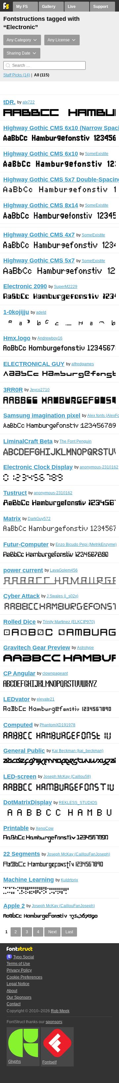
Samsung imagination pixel (41, 415)
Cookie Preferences (24, 977)
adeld (41, 312)
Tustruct (15, 493)
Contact (13, 1004)
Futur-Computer (26, 544)
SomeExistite (96, 153)
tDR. (9, 102)
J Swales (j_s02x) (62, 596)
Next (52, 932)
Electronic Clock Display (38, 467)
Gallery (49, 6)
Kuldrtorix (69, 880)
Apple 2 (14, 905)
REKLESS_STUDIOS (78, 802)
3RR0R (13, 389)
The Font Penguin (76, 441)
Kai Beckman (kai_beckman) (77, 750)
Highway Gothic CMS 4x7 (39, 234)
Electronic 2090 (25, 286)
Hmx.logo (16, 338)
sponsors (54, 1022)
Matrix (12, 518)
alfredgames (82, 364)
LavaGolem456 (64, 570)
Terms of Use (18, 963)
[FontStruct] (6, 7)
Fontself (49, 1062)
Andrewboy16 (49, 338)
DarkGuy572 (39, 518)
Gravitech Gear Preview (36, 647)
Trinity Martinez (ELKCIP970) (69, 622)
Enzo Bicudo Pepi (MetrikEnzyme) (86, 544)
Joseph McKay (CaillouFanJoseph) (78, 854)
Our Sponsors (19, 997)
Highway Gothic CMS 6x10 (40, 153)
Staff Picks (16, 75)
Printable (16, 828)
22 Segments (21, 854)
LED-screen (19, 776)
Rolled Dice (19, 622)
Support (100, 6)
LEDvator (16, 699)
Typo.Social (23, 957)
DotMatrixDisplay (27, 802)
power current (23, 570)
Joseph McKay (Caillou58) (67, 776)
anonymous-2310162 (99, 467)
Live (72, 6)
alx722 (28, 102)
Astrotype (85, 647)
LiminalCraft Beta (28, 441)
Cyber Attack (21, 596)
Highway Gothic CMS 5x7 (39, 260)
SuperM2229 (65, 286)
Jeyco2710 (40, 389)
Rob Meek (60, 1011)
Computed (18, 725)
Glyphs (14, 1061)
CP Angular (19, 673)
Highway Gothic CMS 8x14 (40, 205)
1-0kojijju (16, 312)
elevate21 (46, 699)
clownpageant (55, 673)
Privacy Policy (19, 970)
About (12, 990)
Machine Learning (28, 879)
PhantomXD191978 (57, 725)
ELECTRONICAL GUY (33, 364)
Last (69, 932)
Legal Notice (18, 984)
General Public (24, 750)
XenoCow (45, 828)
